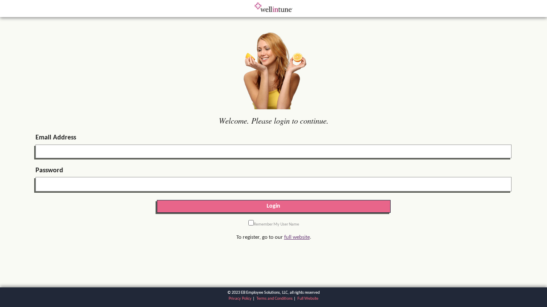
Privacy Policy (240, 298)
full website (297, 237)
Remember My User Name (276, 224)
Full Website (307, 298)
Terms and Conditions (274, 298)
